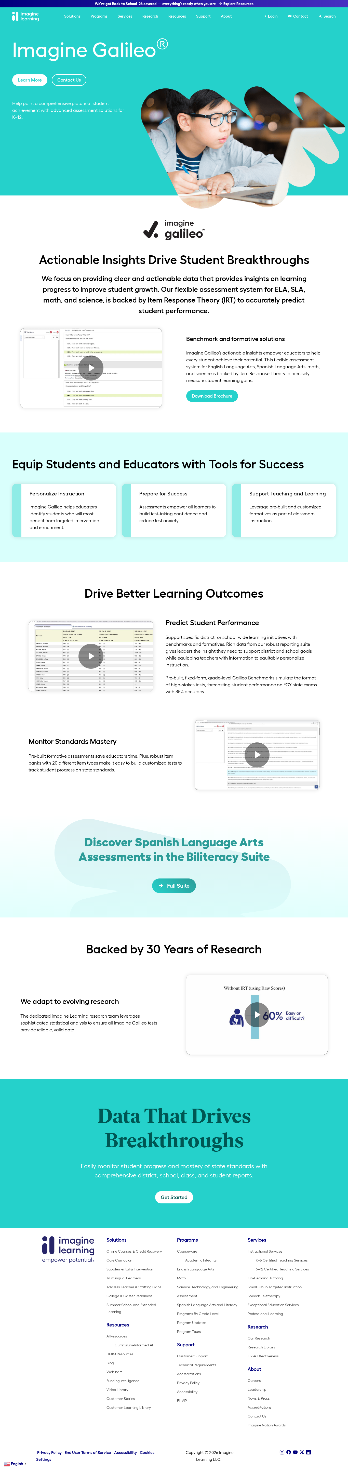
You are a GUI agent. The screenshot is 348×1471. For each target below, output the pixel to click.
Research (150, 16)
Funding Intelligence (122, 1381)
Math (181, 1278)
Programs (99, 16)
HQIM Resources (119, 1354)
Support (203, 16)
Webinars (114, 1372)
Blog (110, 1363)
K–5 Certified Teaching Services (282, 1260)
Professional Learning (265, 1314)
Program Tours (189, 1332)
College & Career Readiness (129, 1296)
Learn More (30, 80)
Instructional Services (265, 1251)
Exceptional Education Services (273, 1305)
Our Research (259, 1338)
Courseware (187, 1251)
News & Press (259, 1398)
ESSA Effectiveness (263, 1356)
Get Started (174, 1197)
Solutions (72, 16)
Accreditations (189, 1374)
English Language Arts (195, 1269)
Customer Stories (120, 1399)
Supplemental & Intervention (129, 1269)
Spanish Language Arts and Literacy (207, 1305)
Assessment (187, 1296)
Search (330, 16)
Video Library (117, 1390)
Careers (254, 1380)
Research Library (261, 1347)
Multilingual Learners (123, 1278)
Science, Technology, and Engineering (207, 1287)
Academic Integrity (201, 1260)
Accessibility (187, 1392)
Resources (177, 16)
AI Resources (116, 1336)
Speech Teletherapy (264, 1296)
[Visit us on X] (302, 1452)
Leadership (257, 1389)
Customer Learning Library (128, 1408)
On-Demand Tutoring (265, 1278)
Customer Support (192, 1356)
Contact (300, 16)
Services (125, 16)
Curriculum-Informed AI (134, 1345)
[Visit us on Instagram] (282, 1452)
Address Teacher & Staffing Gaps (134, 1287)
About (226, 16)
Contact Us (69, 80)
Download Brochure (212, 396)
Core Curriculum (119, 1260)
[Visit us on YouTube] (295, 1452)
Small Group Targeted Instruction (275, 1287)
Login (273, 16)
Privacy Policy (188, 1383)
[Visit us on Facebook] (288, 1452)
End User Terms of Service (88, 1452)
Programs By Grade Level (198, 1314)
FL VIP (182, 1401)
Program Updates (192, 1323)
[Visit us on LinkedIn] (308, 1452)
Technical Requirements (196, 1365)
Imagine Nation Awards (267, 1425)
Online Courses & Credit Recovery (134, 1251)
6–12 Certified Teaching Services (282, 1269)
